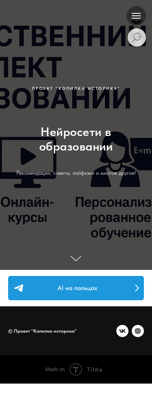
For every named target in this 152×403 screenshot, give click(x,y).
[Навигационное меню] (136, 16)
